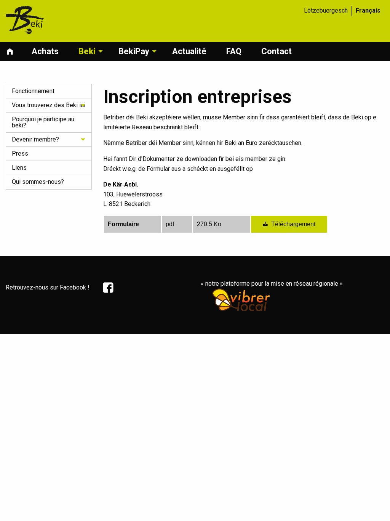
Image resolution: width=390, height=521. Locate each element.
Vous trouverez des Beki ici (48, 105)
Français (368, 10)
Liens (19, 167)
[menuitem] (16, 51)
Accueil (12, 51)
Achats (45, 51)
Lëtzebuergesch (326, 10)
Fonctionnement (33, 91)
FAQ (233, 51)
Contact (276, 51)
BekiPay (133, 51)
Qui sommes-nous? (38, 181)
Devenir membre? (35, 139)
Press (20, 153)
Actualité (189, 51)
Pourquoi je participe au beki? (43, 122)
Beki (87, 51)
